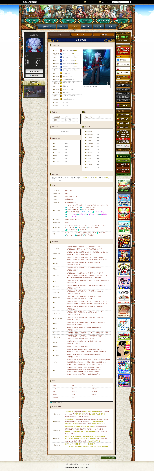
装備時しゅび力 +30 (95, 369)
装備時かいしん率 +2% (72, 360)
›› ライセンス (85, 464)
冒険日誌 (62, 27)
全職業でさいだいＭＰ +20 (100, 303)
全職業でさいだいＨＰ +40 (73, 265)
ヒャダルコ (94, 391)
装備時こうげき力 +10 (96, 364)
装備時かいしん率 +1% (72, 364)
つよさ (75, 27)
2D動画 (31, 84)
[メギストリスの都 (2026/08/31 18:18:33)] (34, 91)
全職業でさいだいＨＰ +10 (95, 312)
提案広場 (86, 20)
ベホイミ (55, 395)
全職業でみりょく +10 (82, 324)
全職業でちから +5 (83, 247)
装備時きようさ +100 (104, 360)
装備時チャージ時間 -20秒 (85, 362)
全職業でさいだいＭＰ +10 (87, 252)
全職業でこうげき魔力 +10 (73, 257)
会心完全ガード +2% (85, 374)
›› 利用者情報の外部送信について (73, 464)
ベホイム (74, 398)
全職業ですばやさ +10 (86, 317)
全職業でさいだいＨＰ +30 (83, 249)
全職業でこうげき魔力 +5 (98, 322)
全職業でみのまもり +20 (73, 286)
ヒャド (93, 386)
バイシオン (94, 389)
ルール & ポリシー (91, 2)
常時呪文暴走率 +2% (99, 257)
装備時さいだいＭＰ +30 (85, 364)
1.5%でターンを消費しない (82, 277)
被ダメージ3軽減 (71, 277)
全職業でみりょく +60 (72, 309)
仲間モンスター (87, 27)
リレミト (74, 386)
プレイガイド (50, 20)
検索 (130, 2)
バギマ (73, 395)
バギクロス (55, 398)
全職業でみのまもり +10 (96, 249)
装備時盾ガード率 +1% (72, 367)
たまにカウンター (103, 275)
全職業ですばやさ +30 (84, 262)
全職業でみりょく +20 (72, 273)
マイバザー (99, 27)
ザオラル (94, 395)
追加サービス (104, 20)
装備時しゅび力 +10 (84, 367)
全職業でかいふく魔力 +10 (73, 252)
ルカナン (74, 391)
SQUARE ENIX (30, 2)
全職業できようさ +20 (72, 262)
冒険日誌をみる (34, 71)
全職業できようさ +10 (97, 317)
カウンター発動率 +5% (95, 277)
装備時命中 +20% (83, 360)
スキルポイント (81, 35)
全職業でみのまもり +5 (72, 247)
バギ (54, 391)
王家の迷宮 (103, 35)
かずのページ (47, 27)
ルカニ (54, 389)
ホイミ (54, 386)
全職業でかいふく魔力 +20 (73, 298)
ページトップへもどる (108, 457)
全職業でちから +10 (95, 262)
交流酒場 (68, 20)
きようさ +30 (95, 275)
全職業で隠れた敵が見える (73, 333)
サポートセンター (106, 2)
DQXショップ (121, 20)
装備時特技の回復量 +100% (98, 362)
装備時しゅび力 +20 (95, 374)
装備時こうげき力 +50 (93, 360)
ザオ (73, 389)
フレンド (111, 27)
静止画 (37, 84)
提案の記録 (34, 75)
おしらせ (32, 20)
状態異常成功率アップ (72, 362)
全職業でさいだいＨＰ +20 (73, 293)
